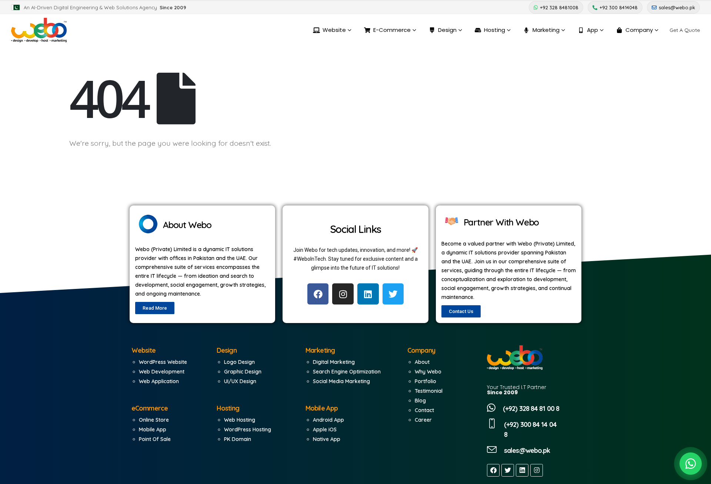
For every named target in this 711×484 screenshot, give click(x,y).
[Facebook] (493, 470)
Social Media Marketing (341, 381)
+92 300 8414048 (619, 7)
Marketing (546, 30)
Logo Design (239, 362)
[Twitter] (507, 470)
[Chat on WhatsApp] (691, 463)
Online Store (154, 419)
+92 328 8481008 (559, 7)
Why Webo (428, 371)
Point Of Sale (155, 439)
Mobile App (152, 429)
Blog (420, 400)
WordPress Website (163, 362)
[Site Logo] (39, 30)
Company (639, 30)
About (422, 362)
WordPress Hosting (247, 429)
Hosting (494, 30)
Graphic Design (242, 371)
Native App (326, 439)
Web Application (159, 381)
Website (334, 30)
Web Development (161, 371)
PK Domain (237, 439)
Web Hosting (239, 419)
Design (447, 30)
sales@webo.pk (677, 7)
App (592, 30)
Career (423, 419)
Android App (328, 419)
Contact (424, 410)
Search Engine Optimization (347, 371)
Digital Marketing (334, 362)
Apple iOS (325, 429)
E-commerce (392, 30)
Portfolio (425, 381)
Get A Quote (685, 30)
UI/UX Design (240, 381)
